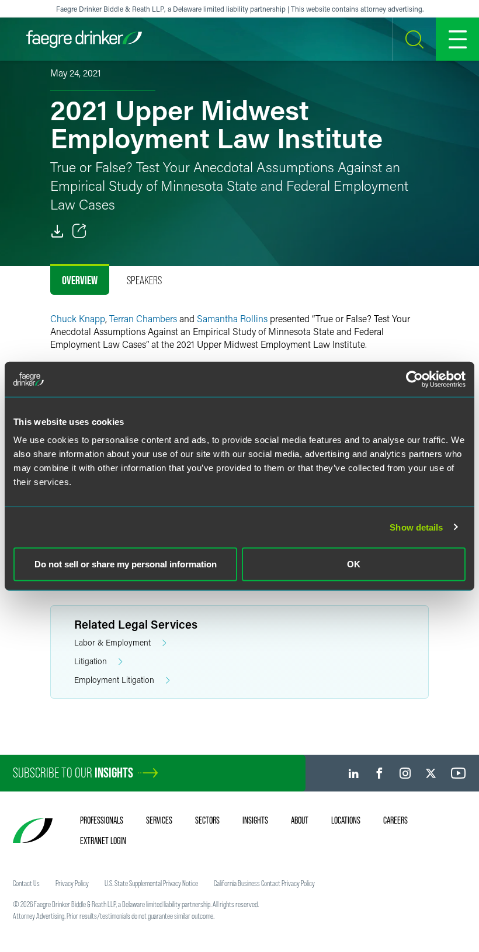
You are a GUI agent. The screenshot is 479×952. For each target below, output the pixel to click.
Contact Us (26, 883)
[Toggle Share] (79, 231)
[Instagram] (405, 773)
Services (159, 820)
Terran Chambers (143, 318)
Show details (416, 527)
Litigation (90, 661)
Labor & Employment (112, 642)
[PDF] (57, 231)
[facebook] (379, 773)
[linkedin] (353, 773)
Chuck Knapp (77, 318)
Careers (395, 820)
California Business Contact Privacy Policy (264, 883)
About (299, 820)
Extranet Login (103, 840)
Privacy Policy (72, 883)
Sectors (207, 820)
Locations (345, 820)
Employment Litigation (114, 679)
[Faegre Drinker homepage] (84, 39)
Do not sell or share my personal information (125, 564)
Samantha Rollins (232, 318)
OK (353, 564)
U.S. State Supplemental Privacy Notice (151, 883)
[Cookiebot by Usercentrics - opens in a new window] (414, 379)
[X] (430, 773)
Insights (255, 820)
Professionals (101, 820)
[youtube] (458, 773)
